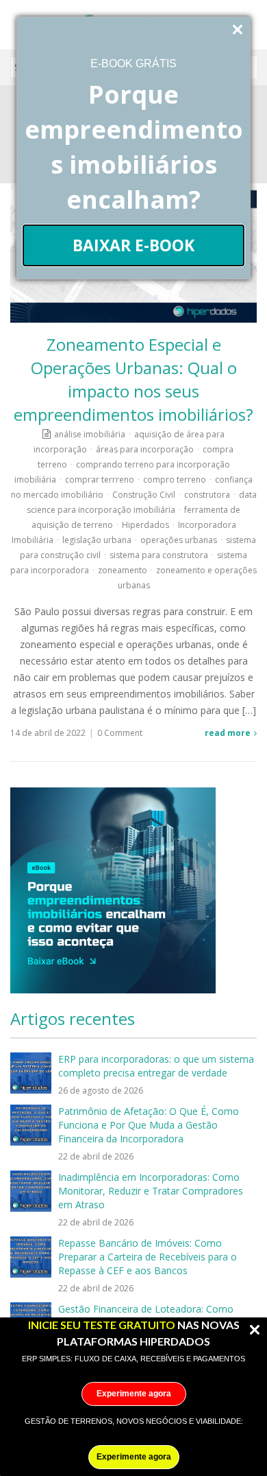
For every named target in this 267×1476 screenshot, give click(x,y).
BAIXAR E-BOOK (133, 245)
